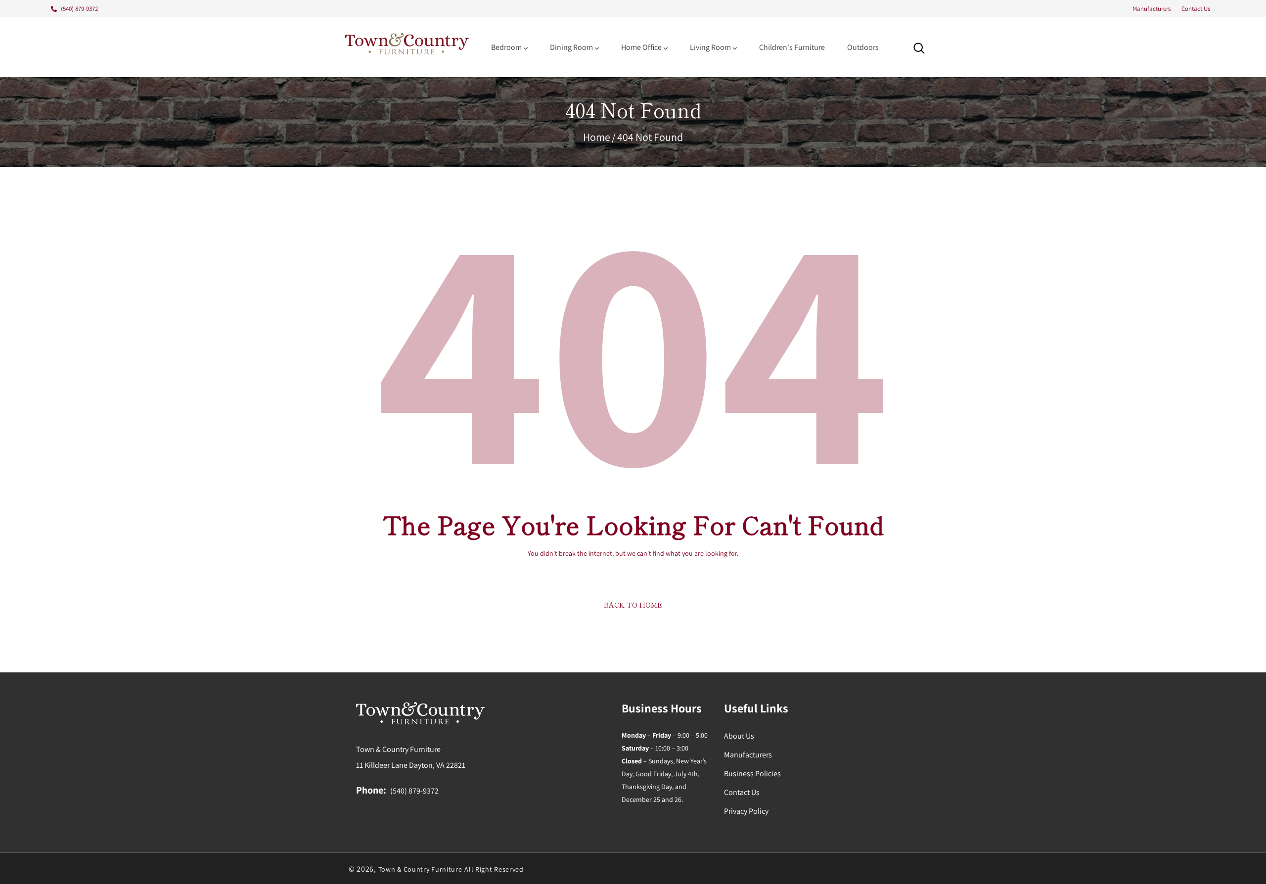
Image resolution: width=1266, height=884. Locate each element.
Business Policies (752, 773)
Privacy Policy (746, 811)
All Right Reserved (494, 869)
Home (596, 137)
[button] (919, 48)
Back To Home (633, 605)
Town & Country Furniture (420, 869)
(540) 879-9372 (414, 791)
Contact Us (1195, 8)
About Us (739, 736)
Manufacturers (1151, 8)
